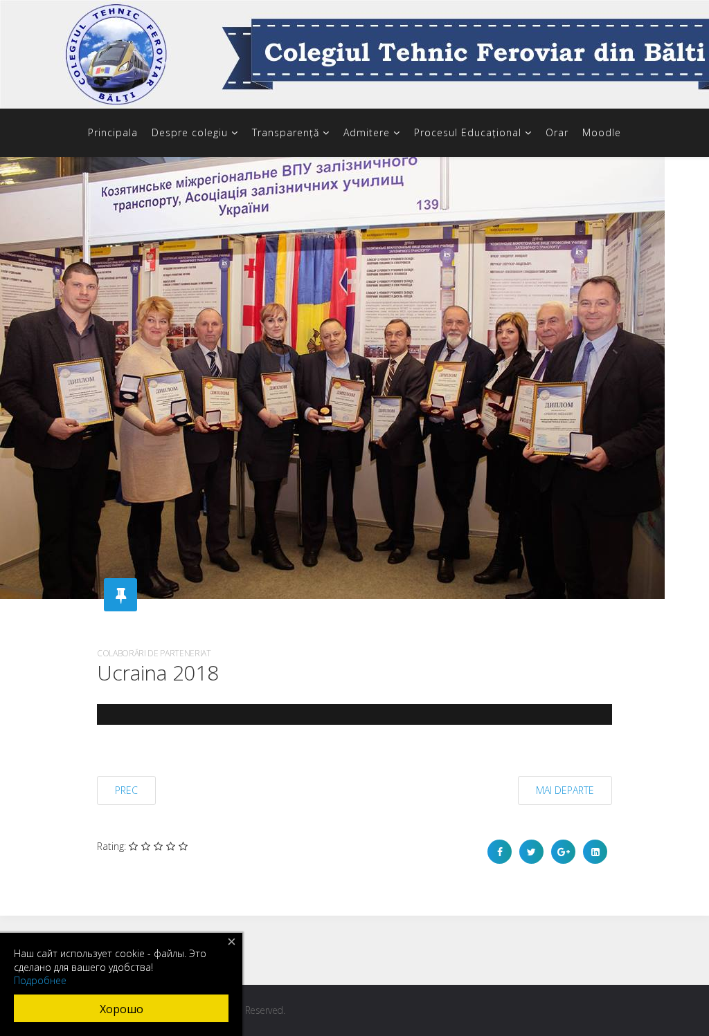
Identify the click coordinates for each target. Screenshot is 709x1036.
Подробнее (40, 980)
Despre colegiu (190, 132)
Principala (113, 132)
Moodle (601, 132)
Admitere (366, 132)
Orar (557, 132)
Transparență (285, 132)
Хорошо (121, 1009)
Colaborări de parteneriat (154, 653)
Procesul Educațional (467, 132)
